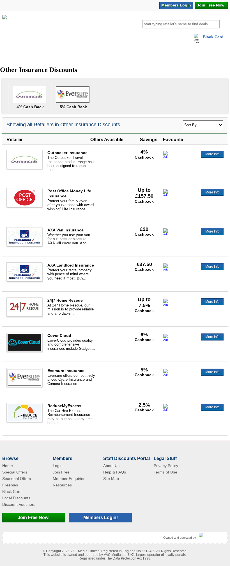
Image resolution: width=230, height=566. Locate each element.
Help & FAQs (114, 472)
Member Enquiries (69, 478)
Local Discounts (16, 498)
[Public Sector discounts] (4, 27)
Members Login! (100, 517)
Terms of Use (165, 472)
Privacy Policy (166, 465)
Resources (62, 485)
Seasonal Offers (16, 478)
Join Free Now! (34, 517)
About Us (111, 465)
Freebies (10, 485)
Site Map (111, 478)
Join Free (211, 5)
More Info (212, 154)
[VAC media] (212, 535)
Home (7, 465)
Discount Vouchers (18, 504)
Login (176, 5)
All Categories (16, 52)
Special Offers (14, 472)
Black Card (213, 37)
